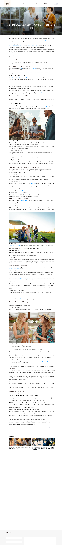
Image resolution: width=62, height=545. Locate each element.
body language (13, 381)
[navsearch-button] (55, 4)
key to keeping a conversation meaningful (30, 190)
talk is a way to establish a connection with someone (21, 77)
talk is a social (14, 84)
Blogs (37, 3)
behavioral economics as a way (31, 69)
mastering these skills (44, 303)
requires (17, 97)
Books (33, 3)
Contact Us (46, 3)
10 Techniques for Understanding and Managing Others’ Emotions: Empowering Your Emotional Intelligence (43, 444)
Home (21, 3)
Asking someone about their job (15, 245)
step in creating (33, 183)
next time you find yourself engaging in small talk (20, 72)
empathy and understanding (43, 106)
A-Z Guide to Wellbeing (27, 3)
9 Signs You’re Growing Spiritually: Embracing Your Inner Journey (20, 444)
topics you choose (24, 200)
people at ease (11, 295)
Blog (24, 31)
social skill (34, 68)
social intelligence (40, 92)
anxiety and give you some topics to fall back (26, 278)
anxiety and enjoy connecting (14, 268)
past (46, 40)
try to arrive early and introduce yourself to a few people (30, 298)
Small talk (28, 31)
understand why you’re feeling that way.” (44, 361)
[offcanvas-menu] (57, 4)
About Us (40, 3)
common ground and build (33, 45)
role (21, 68)
